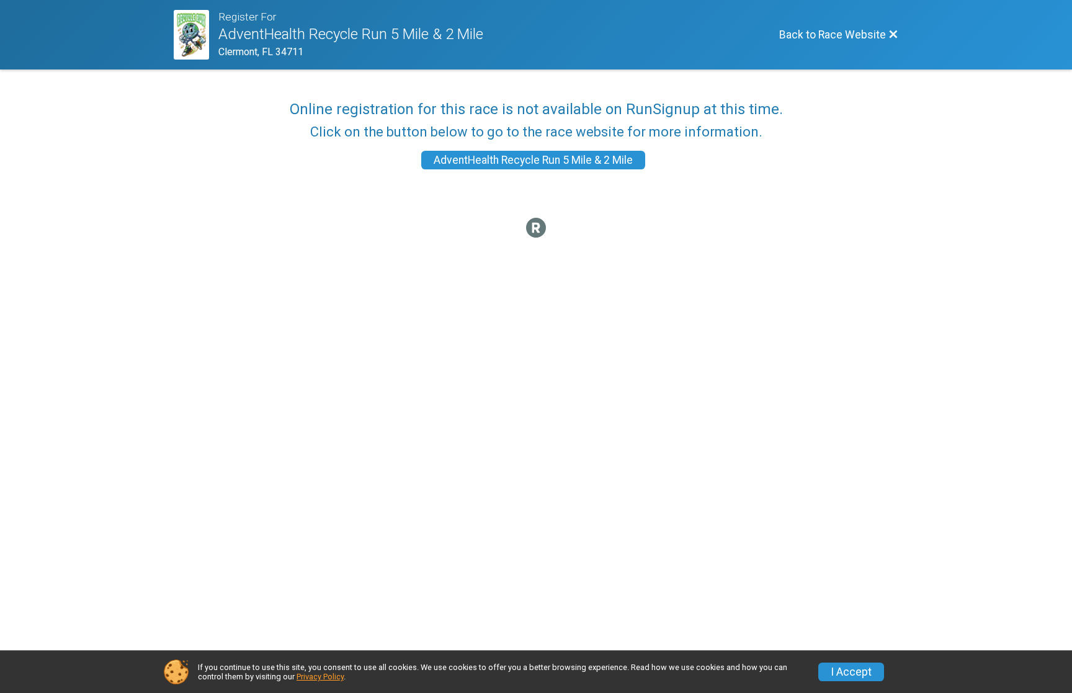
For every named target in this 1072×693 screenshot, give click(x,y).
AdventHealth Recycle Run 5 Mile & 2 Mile (533, 160)
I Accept (851, 672)
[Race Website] (196, 35)
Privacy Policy (320, 676)
